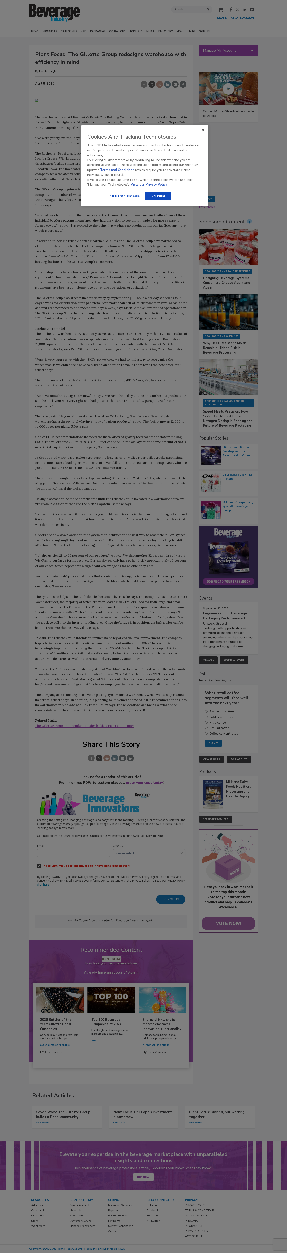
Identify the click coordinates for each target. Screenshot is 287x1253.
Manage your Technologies (125, 195)
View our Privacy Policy (149, 184)
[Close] (203, 130)
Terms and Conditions (117, 170)
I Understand (158, 195)
